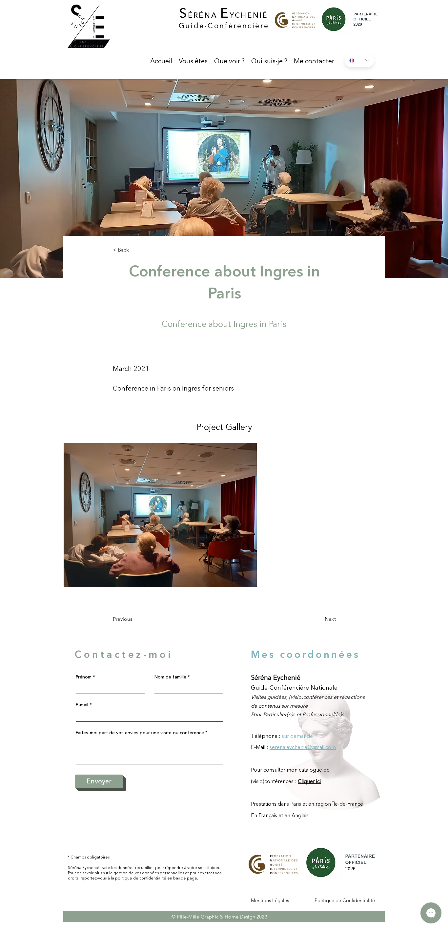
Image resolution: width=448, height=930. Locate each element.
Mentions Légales (270, 900)
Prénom (84, 677)
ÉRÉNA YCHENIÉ (223, 15)
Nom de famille (170, 677)
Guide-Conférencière (224, 25)
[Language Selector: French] (359, 60)
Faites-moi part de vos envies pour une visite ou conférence (140, 732)
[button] (193, 61)
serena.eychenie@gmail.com (303, 747)
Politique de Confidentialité (345, 900)
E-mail (82, 704)
